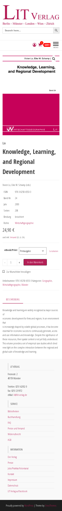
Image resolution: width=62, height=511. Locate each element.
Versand (13, 237)
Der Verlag (12, 457)
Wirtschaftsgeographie (24, 223)
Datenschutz (13, 485)
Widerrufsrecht (14, 434)
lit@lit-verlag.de (20, 395)
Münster (25, 284)
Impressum (12, 479)
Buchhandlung (14, 417)
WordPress (28, 505)
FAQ (9, 422)
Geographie (47, 280)
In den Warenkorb (35, 262)
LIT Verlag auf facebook (17, 491)
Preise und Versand (16, 428)
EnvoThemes (50, 505)
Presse (10, 462)
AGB (9, 439)
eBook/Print (10, 250)
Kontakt (11, 474)
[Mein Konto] (34, 45)
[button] (54, 59)
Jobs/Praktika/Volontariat (18, 468)
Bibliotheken (13, 411)
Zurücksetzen (53, 251)
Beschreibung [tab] (13, 299)
